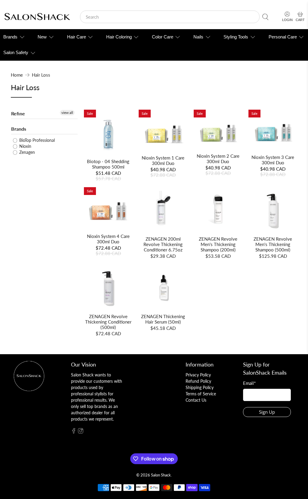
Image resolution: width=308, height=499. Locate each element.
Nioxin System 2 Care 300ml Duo (218, 158)
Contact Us (196, 400)
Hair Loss (41, 75)
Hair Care (76, 36)
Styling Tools (235, 36)
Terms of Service (201, 393)
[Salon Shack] (37, 17)
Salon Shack (161, 475)
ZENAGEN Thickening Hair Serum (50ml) (163, 319)
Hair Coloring (119, 36)
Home (17, 75)
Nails (198, 36)
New (42, 36)
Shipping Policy (200, 387)
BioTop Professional (36, 140)
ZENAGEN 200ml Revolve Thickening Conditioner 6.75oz (163, 244)
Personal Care (283, 36)
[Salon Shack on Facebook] (73, 431)
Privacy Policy (198, 374)
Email (249, 383)
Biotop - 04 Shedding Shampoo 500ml (108, 164)
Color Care (162, 36)
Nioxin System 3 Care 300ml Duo (272, 159)
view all (67, 112)
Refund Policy (198, 381)
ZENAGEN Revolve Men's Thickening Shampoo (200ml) (218, 244)
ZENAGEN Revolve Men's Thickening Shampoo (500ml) (273, 244)
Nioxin (24, 146)
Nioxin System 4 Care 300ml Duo (108, 238)
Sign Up (267, 412)
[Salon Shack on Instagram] (80, 431)
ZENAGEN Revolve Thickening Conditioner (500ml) (108, 322)
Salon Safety (15, 52)
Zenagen (26, 152)
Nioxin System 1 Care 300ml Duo (163, 160)
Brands (10, 36)
